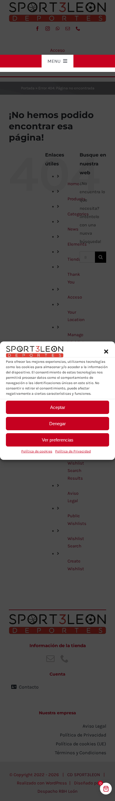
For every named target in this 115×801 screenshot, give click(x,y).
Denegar (57, 423)
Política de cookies (36, 451)
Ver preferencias (57, 439)
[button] (106, 351)
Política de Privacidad (73, 451)
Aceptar (57, 407)
